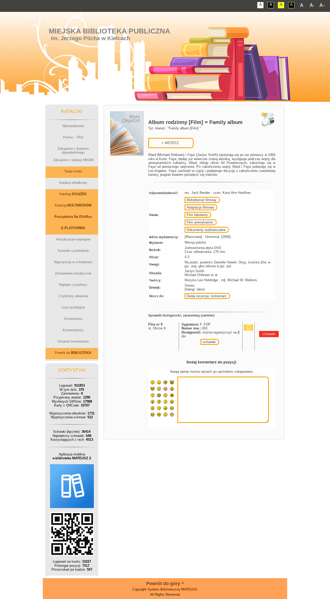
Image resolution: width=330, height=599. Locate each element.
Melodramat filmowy (202, 200)
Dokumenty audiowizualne (206, 230)
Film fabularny (197, 215)
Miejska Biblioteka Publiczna (109, 31)
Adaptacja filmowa (200, 207)
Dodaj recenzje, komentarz (207, 296)
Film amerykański (200, 222)
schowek (209, 342)
